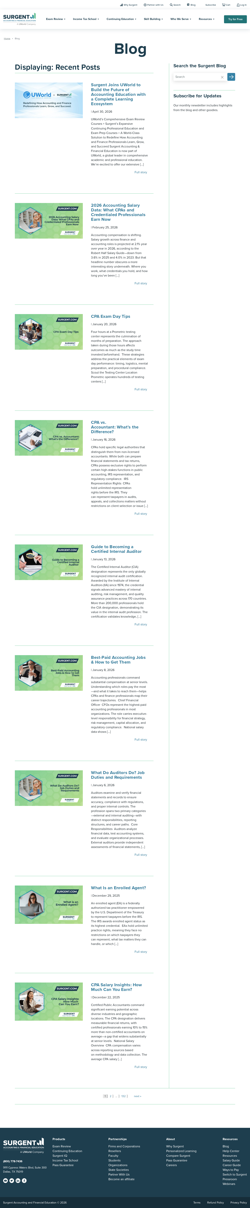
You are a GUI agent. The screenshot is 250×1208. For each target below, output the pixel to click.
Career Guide (232, 1165)
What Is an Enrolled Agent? (119, 887)
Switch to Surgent (235, 1175)
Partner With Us (118, 1175)
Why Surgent (130, 5)
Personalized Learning (181, 1151)
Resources (205, 19)
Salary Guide (231, 1160)
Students (114, 1160)
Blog (193, 5)
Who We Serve (180, 19)
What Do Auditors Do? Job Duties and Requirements (118, 775)
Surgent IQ (60, 1156)
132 (123, 1096)
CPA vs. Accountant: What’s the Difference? (114, 427)
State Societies (118, 1170)
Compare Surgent (178, 1156)
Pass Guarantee (63, 1165)
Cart (228, 5)
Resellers (114, 1151)
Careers (171, 1165)
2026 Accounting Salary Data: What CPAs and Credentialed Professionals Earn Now (118, 212)
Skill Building (152, 19)
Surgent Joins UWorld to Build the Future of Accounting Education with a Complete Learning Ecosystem (118, 94)
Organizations (117, 1165)
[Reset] (222, 77)
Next (136, 1096)
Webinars (229, 1184)
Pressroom (230, 1179)
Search (177, 5)
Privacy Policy (238, 1202)
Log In (243, 5)
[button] (231, 77)
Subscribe (210, 5)
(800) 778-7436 (12, 1161)
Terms (197, 1202)
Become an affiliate (121, 1179)
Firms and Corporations (124, 1146)
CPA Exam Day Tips (111, 316)
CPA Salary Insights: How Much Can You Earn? (116, 987)
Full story (141, 172)
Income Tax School (84, 19)
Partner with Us (155, 5)
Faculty (113, 1156)
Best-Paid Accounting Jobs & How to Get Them (118, 660)
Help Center (231, 1151)
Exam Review (54, 19)
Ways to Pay (231, 1170)
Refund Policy (215, 1202)
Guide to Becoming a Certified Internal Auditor (117, 549)
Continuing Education (120, 19)
